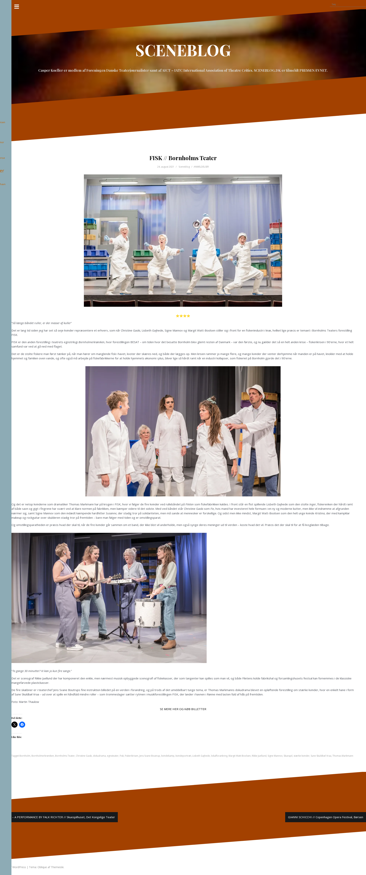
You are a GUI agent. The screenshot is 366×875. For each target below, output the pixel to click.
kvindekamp (167, 755)
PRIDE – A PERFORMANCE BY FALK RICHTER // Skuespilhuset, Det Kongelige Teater (59, 817)
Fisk (122, 755)
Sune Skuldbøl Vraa (321, 755)
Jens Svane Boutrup (149, 755)
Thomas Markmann (342, 755)
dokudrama (99, 755)
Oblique (42, 867)
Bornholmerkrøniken (42, 755)
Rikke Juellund (259, 755)
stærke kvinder (302, 755)
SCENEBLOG (183, 49)
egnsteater (113, 755)
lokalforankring (219, 755)
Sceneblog (184, 166)
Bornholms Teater (65, 755)
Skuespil (288, 755)
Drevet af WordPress (13, 867)
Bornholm (24, 755)
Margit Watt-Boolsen (240, 755)
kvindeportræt (183, 755)
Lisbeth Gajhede (201, 755)
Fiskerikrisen (131, 755)
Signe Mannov (275, 755)
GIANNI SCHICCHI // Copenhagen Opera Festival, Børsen (325, 817)
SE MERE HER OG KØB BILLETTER (183, 709)
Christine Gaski (84, 755)
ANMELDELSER (201, 166)
